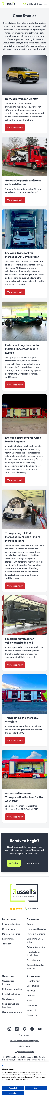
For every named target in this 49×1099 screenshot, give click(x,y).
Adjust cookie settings (24, 1051)
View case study (15, 127)
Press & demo (33, 960)
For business (33, 919)
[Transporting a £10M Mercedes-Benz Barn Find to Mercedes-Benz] (24, 509)
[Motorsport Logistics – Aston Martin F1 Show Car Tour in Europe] (24, 321)
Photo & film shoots (36, 933)
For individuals (9, 919)
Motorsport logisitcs (36, 929)
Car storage (8, 998)
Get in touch (24, 1046)
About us (31, 990)
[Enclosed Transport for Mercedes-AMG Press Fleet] (24, 229)
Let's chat (14, 863)
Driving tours (8, 929)
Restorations (8, 938)
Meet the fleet (33, 980)
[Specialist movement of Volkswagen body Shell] (24, 615)
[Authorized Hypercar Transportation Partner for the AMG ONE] (24, 769)
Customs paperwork (12, 1012)
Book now (32, 863)
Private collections (11, 924)
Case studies (33, 985)
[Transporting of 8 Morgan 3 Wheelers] (24, 694)
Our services (8, 976)
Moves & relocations (12, 933)
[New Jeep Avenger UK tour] (24, 75)
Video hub (31, 1010)
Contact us (32, 1015)
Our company (33, 976)
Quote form (32, 1005)
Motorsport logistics (12, 989)
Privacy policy (24, 1035)
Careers (31, 995)
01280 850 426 (34, 3)
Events (30, 924)
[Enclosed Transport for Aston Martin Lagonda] (24, 414)
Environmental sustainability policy (24, 1040)
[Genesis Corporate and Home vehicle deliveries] (24, 156)
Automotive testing (36, 947)
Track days (7, 943)
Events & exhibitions (12, 994)
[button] (46, 4)
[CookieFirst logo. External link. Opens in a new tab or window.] (3, 1066)
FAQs (29, 1000)
